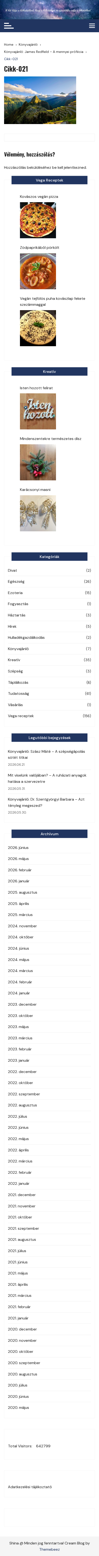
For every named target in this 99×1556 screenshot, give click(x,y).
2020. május (18, 1407)
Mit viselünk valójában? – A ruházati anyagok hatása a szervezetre (47, 778)
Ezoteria (15, 592)
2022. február (20, 1172)
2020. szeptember (24, 1362)
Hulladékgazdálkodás (26, 637)
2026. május (18, 858)
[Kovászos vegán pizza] (38, 220)
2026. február (20, 869)
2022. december (22, 1071)
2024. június (18, 948)
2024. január (19, 993)
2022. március (20, 1161)
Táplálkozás (18, 682)
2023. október (20, 1015)
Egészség (16, 581)
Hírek (12, 626)
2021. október (20, 1217)
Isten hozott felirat (36, 387)
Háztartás (16, 615)
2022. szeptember (24, 1094)
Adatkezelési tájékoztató (30, 1486)
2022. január (19, 1183)
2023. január (19, 1060)
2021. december (22, 1194)
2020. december (22, 1329)
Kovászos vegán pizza (39, 196)
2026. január (19, 881)
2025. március (20, 914)
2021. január (18, 1318)
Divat (12, 570)
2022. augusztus (22, 1105)
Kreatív (14, 659)
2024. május (18, 959)
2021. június (18, 1262)
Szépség (15, 671)
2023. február (20, 1049)
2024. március (20, 970)
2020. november (22, 1340)
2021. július (17, 1250)
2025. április (18, 903)
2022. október (20, 1082)
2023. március (20, 1038)
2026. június (18, 847)
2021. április (18, 1284)
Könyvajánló (18, 648)
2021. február (19, 1306)
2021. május (18, 1273)
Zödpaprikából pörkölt (39, 247)
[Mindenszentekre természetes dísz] (38, 462)
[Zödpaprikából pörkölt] (38, 271)
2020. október (20, 1351)
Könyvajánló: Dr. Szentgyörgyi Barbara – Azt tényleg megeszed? (46, 802)
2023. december (22, 1004)
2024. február (20, 982)
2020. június (18, 1396)
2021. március (19, 1295)
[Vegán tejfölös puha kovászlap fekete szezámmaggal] (38, 328)
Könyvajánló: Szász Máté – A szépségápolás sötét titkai (46, 754)
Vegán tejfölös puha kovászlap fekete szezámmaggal (52, 301)
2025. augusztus (22, 892)
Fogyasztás (18, 603)
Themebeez (49, 1549)
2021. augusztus (22, 1239)
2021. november (22, 1206)
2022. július (17, 1116)
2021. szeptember (23, 1228)
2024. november (22, 926)
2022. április (18, 1150)
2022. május (18, 1138)
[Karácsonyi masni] (38, 513)
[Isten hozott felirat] (38, 411)
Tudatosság (18, 693)
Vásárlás (15, 704)
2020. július (17, 1385)
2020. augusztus (22, 1374)
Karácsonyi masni (35, 489)
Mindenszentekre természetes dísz (50, 438)
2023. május (18, 1026)
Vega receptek (21, 715)
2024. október (21, 937)
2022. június (18, 1127)
